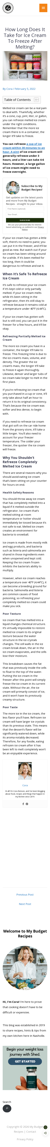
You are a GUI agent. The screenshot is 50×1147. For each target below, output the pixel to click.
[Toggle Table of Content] (35, 99)
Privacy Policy (25, 1139)
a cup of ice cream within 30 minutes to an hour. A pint (24, 148)
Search (7, 1102)
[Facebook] (23, 804)
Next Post (25, 904)
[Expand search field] (7, 1108)
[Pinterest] (27, 804)
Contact (31, 1131)
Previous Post (25, 894)
